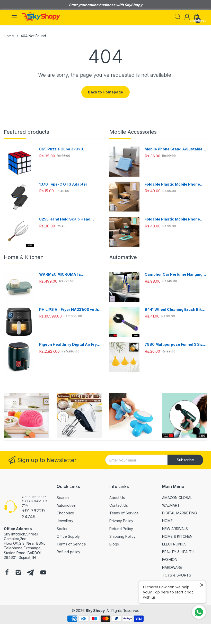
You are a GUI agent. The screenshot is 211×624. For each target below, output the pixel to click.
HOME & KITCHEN (177, 536)
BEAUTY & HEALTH (178, 552)
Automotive (66, 505)
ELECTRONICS (174, 544)
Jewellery (65, 521)
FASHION (169, 559)
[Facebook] (7, 573)
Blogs (114, 544)
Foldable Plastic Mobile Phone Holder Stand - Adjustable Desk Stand (174, 184)
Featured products (26, 132)
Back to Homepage (105, 92)
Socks (62, 528)
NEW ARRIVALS (175, 528)
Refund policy (68, 552)
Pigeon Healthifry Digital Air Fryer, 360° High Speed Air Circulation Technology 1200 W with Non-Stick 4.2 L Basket (70, 344)
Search (63, 497)
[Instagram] (18, 573)
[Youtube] (43, 573)
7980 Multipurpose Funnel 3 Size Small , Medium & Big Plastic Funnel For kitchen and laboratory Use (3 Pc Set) (175, 344)
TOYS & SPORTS (176, 575)
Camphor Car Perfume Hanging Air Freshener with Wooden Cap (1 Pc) (175, 274)
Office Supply (68, 536)
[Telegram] (30, 573)
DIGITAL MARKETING (179, 513)
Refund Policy (121, 528)
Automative (123, 257)
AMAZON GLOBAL (177, 497)
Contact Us (118, 505)
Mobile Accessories (133, 132)
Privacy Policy (121, 521)
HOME (167, 521)
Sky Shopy (95, 610)
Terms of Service (71, 544)
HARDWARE (172, 567)
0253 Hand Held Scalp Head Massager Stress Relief (64, 219)
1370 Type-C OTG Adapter (63, 184)
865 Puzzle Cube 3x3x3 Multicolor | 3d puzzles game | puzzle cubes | (66, 149)
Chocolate (65, 513)
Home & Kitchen (23, 257)
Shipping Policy (122, 536)
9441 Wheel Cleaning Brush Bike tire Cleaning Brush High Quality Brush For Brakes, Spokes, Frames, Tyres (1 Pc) (174, 309)
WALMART (171, 505)
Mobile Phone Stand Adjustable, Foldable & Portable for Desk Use (175, 149)
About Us (117, 497)
